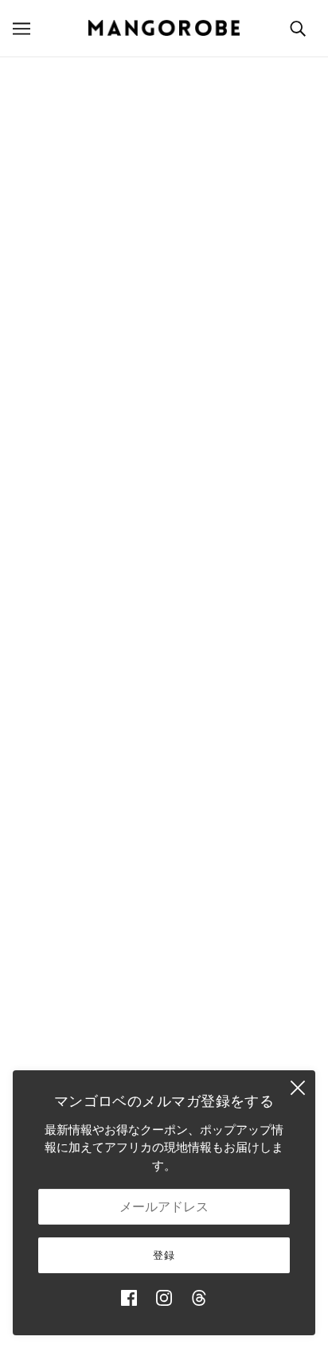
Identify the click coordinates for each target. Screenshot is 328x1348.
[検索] (297, 28)
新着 (164, 652)
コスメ (164, 871)
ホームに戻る (184, 235)
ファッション (164, 701)
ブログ (164, 920)
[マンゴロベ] (164, 28)
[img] (128, 1298)
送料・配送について (164, 1022)
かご (164, 677)
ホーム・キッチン (164, 726)
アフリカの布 (164, 798)
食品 (164, 847)
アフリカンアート (164, 823)
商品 (216, 253)
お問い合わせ (164, 944)
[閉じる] (298, 1088)
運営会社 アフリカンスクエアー (164, 450)
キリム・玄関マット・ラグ (164, 774)
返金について (164, 1046)
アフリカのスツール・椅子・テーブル (164, 750)
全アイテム (164, 895)
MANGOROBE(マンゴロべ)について (164, 425)
